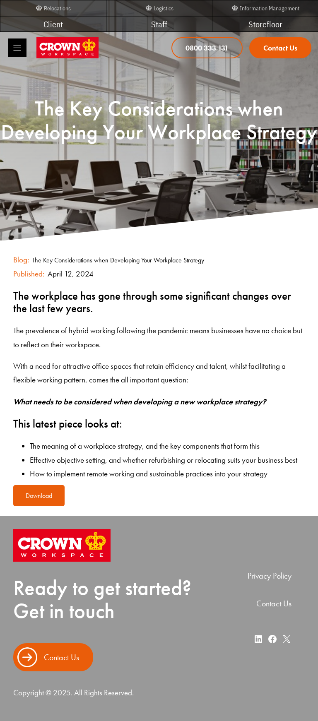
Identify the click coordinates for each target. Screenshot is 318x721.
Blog (20, 260)
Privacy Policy (270, 575)
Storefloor (265, 24)
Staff (159, 24)
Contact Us (274, 603)
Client (53, 24)
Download (39, 495)
